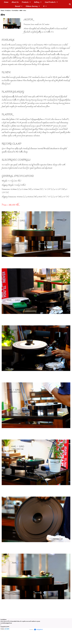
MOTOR (28, 20)
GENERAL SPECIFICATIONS (18, 176)
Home (2, 10)
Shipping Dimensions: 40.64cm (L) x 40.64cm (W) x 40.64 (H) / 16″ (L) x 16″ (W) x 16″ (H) (35, 196)
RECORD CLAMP (11, 144)
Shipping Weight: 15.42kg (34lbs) (14, 185)
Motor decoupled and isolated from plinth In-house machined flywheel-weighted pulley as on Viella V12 (45, 30)
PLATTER (7, 115)
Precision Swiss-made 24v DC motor (36, 24)
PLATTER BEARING (13, 92)
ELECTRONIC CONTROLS (16, 160)
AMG (21, 10)
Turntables (15, 10)
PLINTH (6, 72)
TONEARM (8, 40)
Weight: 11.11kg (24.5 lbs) (11, 181)
